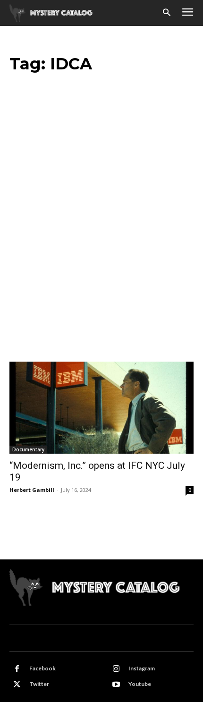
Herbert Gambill (31, 489)
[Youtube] (116, 684)
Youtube (139, 683)
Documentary (28, 449)
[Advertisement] (101, 255)
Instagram (141, 668)
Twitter (39, 683)
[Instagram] (116, 669)
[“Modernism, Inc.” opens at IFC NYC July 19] (101, 408)
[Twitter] (17, 684)
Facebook (42, 668)
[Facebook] (17, 669)
